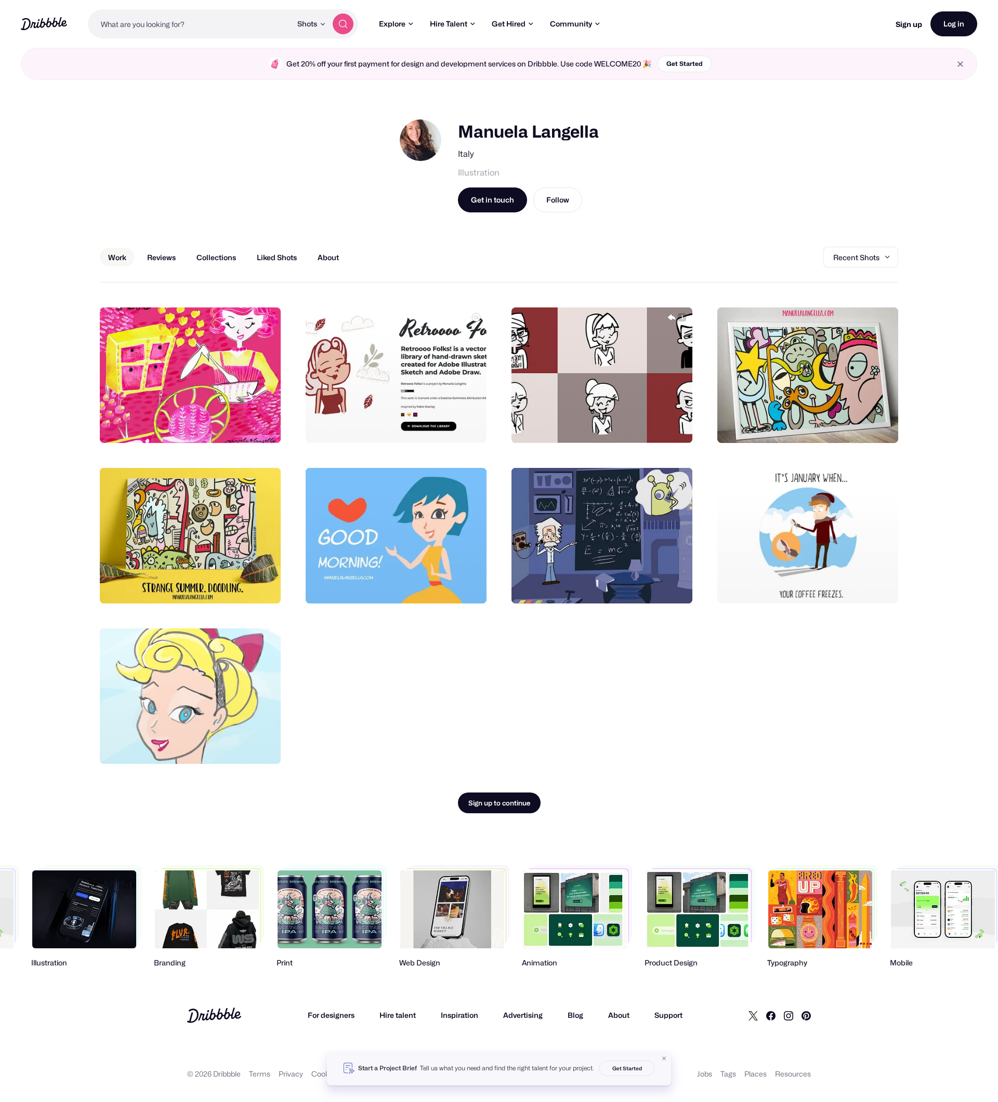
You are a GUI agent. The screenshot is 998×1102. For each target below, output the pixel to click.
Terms (259, 1073)
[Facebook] (771, 1015)
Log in (953, 23)
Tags (728, 1073)
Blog (575, 1015)
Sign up (909, 24)
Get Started (684, 64)
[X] (753, 1015)
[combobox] (189, 24)
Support (668, 1015)
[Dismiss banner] (664, 1058)
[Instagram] (788, 1015)
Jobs (704, 1073)
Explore (392, 23)
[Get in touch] (220, 424)
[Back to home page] (44, 23)
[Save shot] (241, 424)
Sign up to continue (499, 803)
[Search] (343, 24)
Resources (793, 1073)
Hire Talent (448, 23)
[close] (960, 64)
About (618, 1015)
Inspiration (459, 1015)
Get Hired (509, 23)
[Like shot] (261, 424)
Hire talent (397, 1015)
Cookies (325, 1073)
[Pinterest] (806, 1015)
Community (571, 23)
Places (755, 1073)
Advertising (523, 1015)
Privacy (291, 1073)
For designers (331, 1015)
